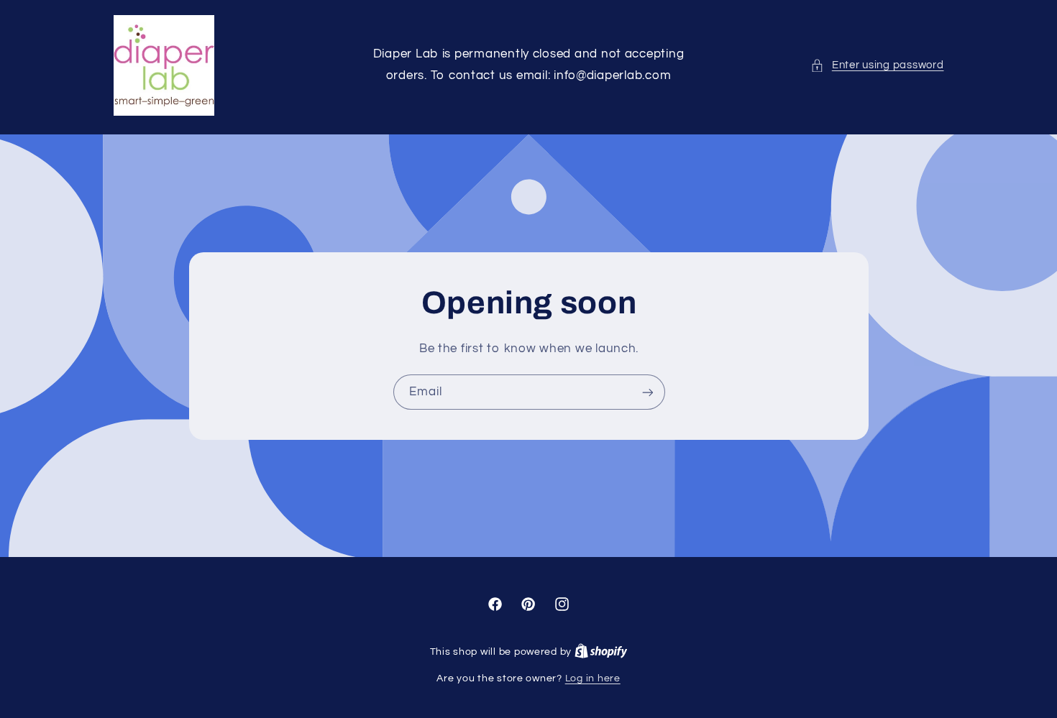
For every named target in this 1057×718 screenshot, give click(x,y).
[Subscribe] (647, 392)
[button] (876, 65)
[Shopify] (601, 652)
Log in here (593, 678)
